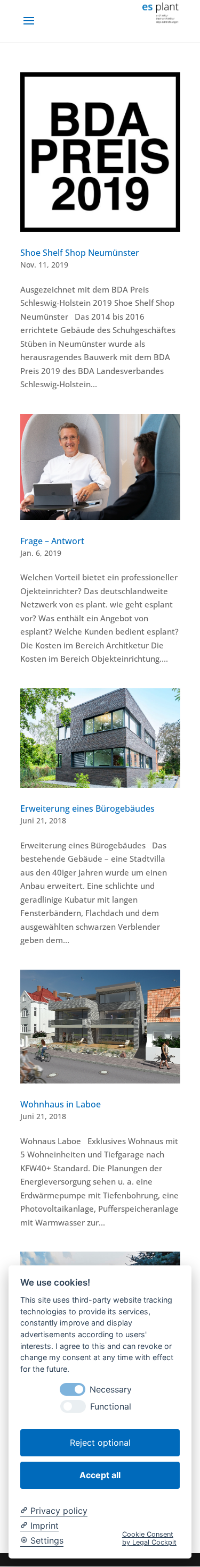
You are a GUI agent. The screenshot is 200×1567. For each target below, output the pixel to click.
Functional (110, 1407)
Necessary (111, 1390)
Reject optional (100, 1442)
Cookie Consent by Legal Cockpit (149, 1538)
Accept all (100, 1475)
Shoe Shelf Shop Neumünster (79, 253)
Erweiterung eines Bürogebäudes (87, 808)
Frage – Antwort (52, 541)
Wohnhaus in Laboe (60, 1104)
